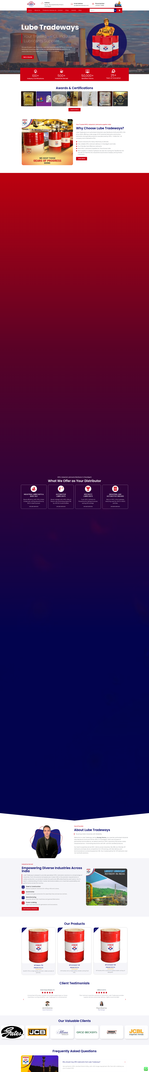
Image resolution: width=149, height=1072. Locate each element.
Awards (73, 10)
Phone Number (99, 3)
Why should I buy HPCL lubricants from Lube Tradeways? (81, 1062)
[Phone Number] (93, 3)
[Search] (115, 10)
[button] (94, 1062)
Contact (60, 10)
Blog (80, 10)
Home (30, 10)
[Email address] (72, 3)
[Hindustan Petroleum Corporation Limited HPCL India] (118, 4)
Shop (67, 10)
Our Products (74, 924)
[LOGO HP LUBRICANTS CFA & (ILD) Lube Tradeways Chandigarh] (31, 4)
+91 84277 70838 (99, 5)
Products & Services (49, 10)
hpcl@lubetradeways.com (81, 5)
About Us (37, 10)
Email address (78, 3)
